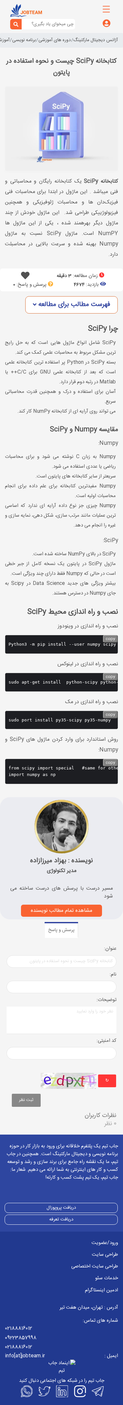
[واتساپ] (26, 1391)
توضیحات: (106, 1000)
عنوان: (110, 949)
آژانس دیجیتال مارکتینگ (95, 40)
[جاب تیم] (26, 10)
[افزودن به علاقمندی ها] (25, 277)
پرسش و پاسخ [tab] (61, 930)
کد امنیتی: (106, 1041)
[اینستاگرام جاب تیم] (79, 1391)
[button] (71, 305)
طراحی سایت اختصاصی (94, 1266)
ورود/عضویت (105, 1243)
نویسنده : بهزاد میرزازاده (61, 860)
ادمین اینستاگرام (101, 1290)
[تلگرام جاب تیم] (97, 1391)
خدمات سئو (106, 1278)
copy (110, 639)
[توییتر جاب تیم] (44, 1391)
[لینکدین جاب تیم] (62, 1391)
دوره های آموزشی (54, 40)
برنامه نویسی (24, 40)
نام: (113, 974)
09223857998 (20, 1338)
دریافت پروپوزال (61, 1208)
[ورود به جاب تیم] (106, 24)
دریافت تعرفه (61, 1219)
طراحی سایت (105, 1255)
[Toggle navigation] (106, 9)
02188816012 (18, 1328)
